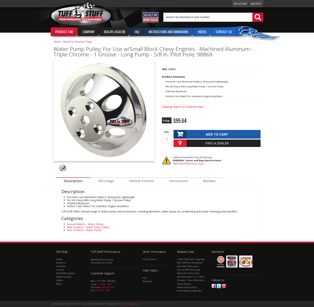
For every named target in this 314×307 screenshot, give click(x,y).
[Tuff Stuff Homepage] (81, 15)
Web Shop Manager (129, 303)
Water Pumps (96, 224)
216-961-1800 (104, 284)
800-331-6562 (108, 287)
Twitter (219, 286)
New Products (75, 227)
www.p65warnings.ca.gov (191, 163)
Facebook (214, 286)
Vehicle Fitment (141, 181)
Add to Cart (217, 134)
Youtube (224, 286)
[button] (213, 17)
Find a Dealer (217, 143)
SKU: (165, 69)
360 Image (106, 181)
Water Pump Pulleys (98, 227)
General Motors (76, 224)
